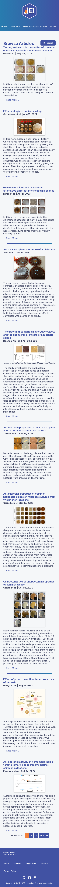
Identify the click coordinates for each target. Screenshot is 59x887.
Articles (15, 26)
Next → (44, 835)
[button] (35, 26)
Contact (44, 863)
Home (4, 26)
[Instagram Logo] (35, 877)
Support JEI (31, 863)
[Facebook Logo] (29, 877)
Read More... (12, 100)
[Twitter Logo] (24, 877)
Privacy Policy (10, 871)
